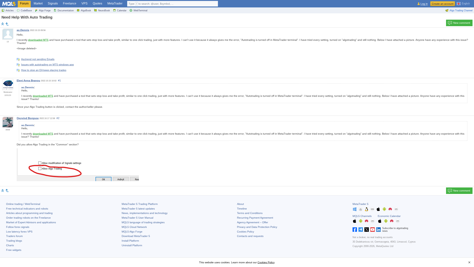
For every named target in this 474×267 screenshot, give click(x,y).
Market (38, 3)
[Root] (2, 23)
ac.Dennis (23, 30)
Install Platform (130, 240)
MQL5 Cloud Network (134, 226)
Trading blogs (14, 240)
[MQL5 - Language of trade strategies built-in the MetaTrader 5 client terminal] (9, 4)
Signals (53, 3)
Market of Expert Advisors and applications (31, 222)
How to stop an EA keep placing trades (43, 70)
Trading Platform (140, 203)
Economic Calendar (389, 216)
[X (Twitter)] (366, 229)
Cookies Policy (245, 231)
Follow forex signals (17, 226)
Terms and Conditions (250, 213)
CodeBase (26, 10)
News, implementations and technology (145, 213)
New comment (461, 22)
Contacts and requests (250, 236)
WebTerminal (140, 10)
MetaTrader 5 (360, 203)
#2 (57, 118)
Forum (24, 3)
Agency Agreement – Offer (252, 222)
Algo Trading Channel (461, 10)
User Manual (137, 217)
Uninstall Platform (132, 245)
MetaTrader (114, 3)
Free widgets (13, 249)
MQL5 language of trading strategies (143, 222)
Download (136, 236)
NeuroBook (104, 10)
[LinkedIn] (378, 229)
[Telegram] (360, 229)
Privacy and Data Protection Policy (257, 226)
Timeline (242, 208)
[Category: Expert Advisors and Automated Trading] (7, 23)
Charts (10, 245)
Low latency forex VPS (19, 231)
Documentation (66, 10)
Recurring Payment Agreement (255, 217)
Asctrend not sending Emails (37, 59)
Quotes (97, 3)
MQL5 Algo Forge (132, 231)
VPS (84, 3)
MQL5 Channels (362, 216)
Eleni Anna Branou (28, 80)
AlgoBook (86, 10)
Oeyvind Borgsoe (28, 118)
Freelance (69, 3)
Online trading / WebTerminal (23, 203)
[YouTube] (372, 229)
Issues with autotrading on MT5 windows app (47, 64)
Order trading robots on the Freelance (28, 217)
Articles (10, 10)
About (240, 203)
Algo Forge (45, 10)
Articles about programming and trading (29, 213)
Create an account (442, 3)
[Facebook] (355, 229)
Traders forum (14, 236)
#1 (59, 80)
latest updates (138, 208)
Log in (424, 3)
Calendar (121, 10)
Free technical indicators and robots (27, 208)
